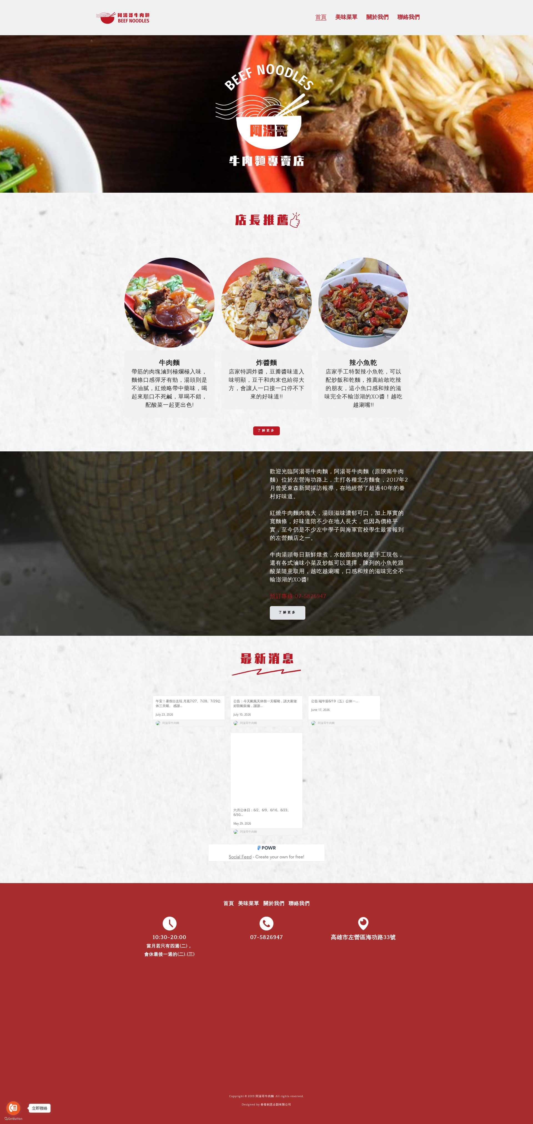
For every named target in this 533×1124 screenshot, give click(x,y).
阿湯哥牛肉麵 (265, 1096)
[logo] (123, 18)
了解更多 (266, 430)
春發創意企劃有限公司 (276, 1104)
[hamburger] (157, 16)
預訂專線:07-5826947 (298, 596)
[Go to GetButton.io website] (13, 1118)
